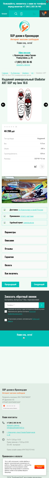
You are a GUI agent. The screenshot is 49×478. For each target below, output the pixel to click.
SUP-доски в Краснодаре (24, 35)
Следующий (39, 284)
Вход (21, 13)
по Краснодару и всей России (30, 210)
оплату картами (27, 216)
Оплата (8, 265)
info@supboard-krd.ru (15, 427)
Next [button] (46, 105)
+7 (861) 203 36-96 (23, 62)
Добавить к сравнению (35, 166)
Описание (9, 240)
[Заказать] (41, 305)
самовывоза (28, 222)
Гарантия (9, 257)
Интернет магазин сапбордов (24, 39)
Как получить (11, 273)
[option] (24, 104)
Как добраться (12, 191)
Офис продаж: (25, 52)
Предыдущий (10, 284)
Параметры (10, 232)
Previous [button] (3, 105)
